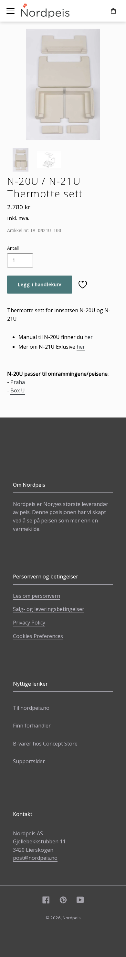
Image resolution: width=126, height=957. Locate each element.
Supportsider (29, 761)
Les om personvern (36, 595)
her (88, 337)
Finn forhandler (32, 725)
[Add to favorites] (82, 285)
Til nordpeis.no (31, 707)
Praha (17, 382)
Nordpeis (72, 918)
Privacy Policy (29, 622)
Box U (17, 390)
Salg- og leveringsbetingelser (48, 609)
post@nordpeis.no (35, 857)
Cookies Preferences (38, 636)
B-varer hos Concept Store (45, 743)
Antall (13, 248)
